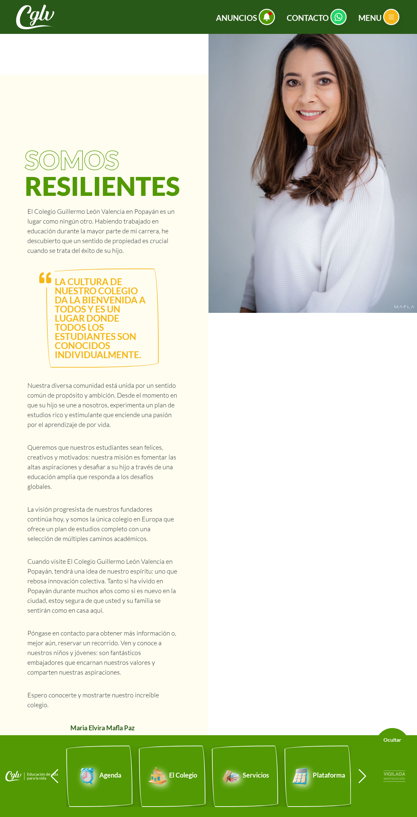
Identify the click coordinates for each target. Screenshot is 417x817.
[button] (362, 776)
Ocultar (392, 740)
